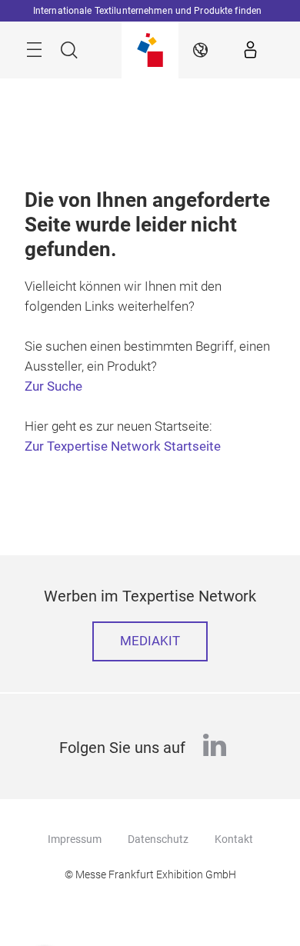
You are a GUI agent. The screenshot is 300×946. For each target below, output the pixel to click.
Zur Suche (53, 386)
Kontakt (234, 839)
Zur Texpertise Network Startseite (123, 446)
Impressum (75, 839)
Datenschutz (158, 839)
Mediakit (150, 641)
